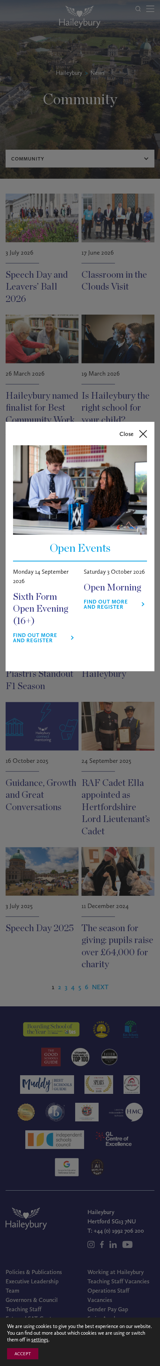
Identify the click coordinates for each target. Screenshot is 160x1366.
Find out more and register (35, 638)
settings (39, 1340)
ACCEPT (23, 1353)
